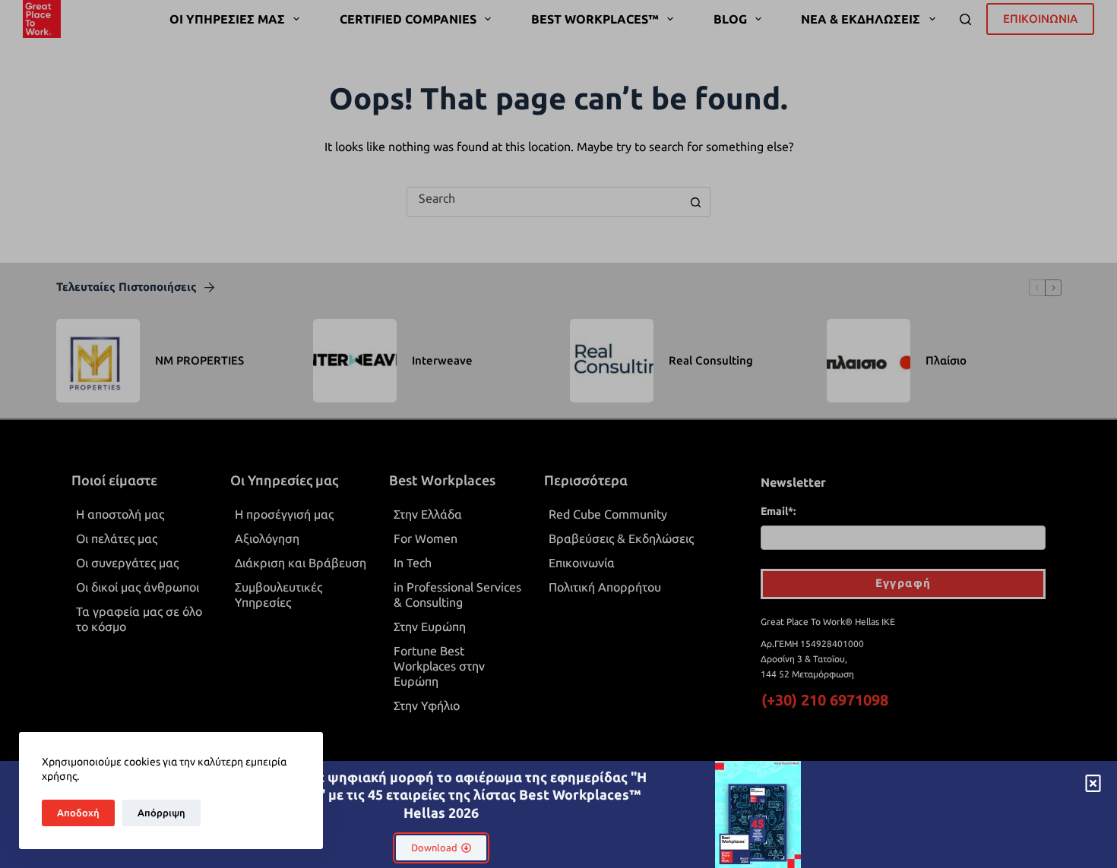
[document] (558, 434)
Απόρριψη (161, 812)
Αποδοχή (78, 812)
